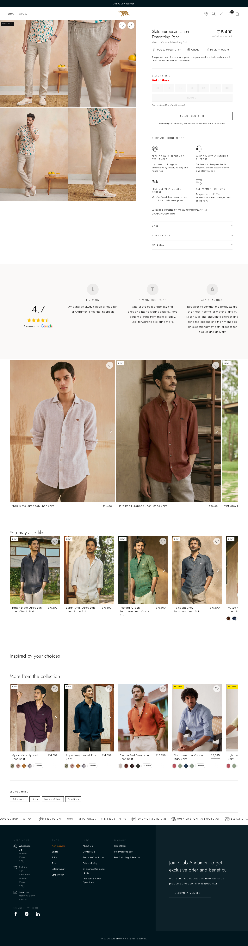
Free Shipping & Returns (127, 857)
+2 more (38, 766)
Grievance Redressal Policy (94, 870)
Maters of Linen (52, 799)
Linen (35, 799)
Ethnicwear (58, 874)
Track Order (120, 845)
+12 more (146, 766)
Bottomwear (19, 799)
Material (158, 245)
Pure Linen (73, 799)
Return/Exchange (123, 851)
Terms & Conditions (93, 857)
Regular (200, 99)
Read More (184, 60)
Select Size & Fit (192, 115)
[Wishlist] (229, 13)
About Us (88, 845)
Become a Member (188, 893)
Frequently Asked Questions (92, 880)
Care (155, 226)
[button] (11, 13)
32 (182, 89)
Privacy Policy (90, 863)
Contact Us (89, 851)
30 (159, 89)
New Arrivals (59, 845)
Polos (55, 857)
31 (171, 89)
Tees (54, 863)
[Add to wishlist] (122, 25)
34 (205, 89)
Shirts (55, 851)
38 (229, 89)
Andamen (116, 938)
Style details (161, 235)
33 (194, 89)
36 (217, 89)
